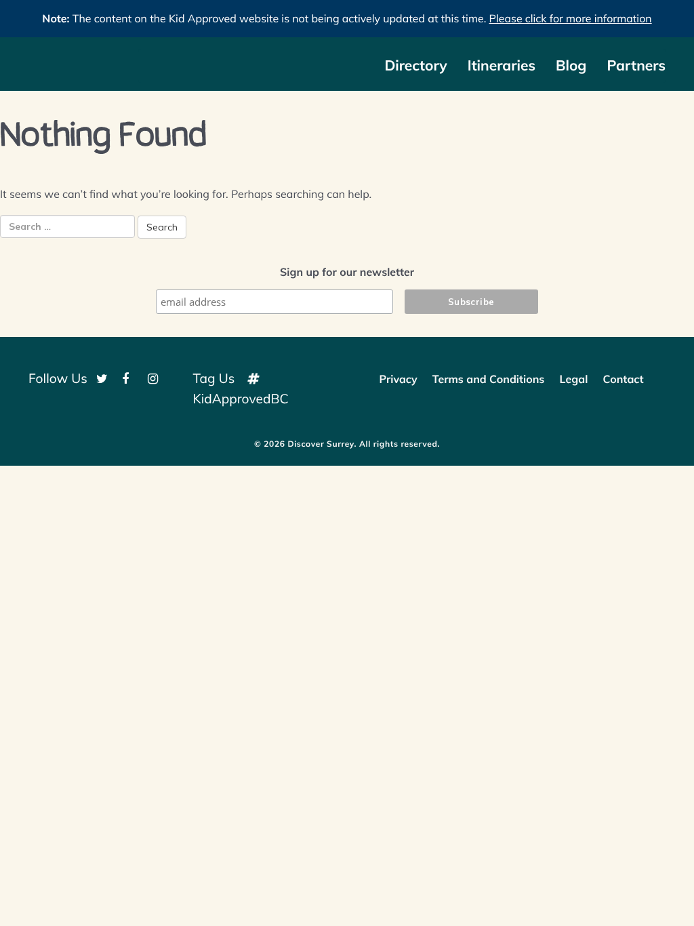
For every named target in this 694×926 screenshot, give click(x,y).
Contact (623, 379)
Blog (571, 66)
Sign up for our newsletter (347, 272)
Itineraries (501, 66)
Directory (415, 66)
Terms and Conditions (488, 379)
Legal (574, 379)
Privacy (398, 379)
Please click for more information (570, 18)
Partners (636, 66)
